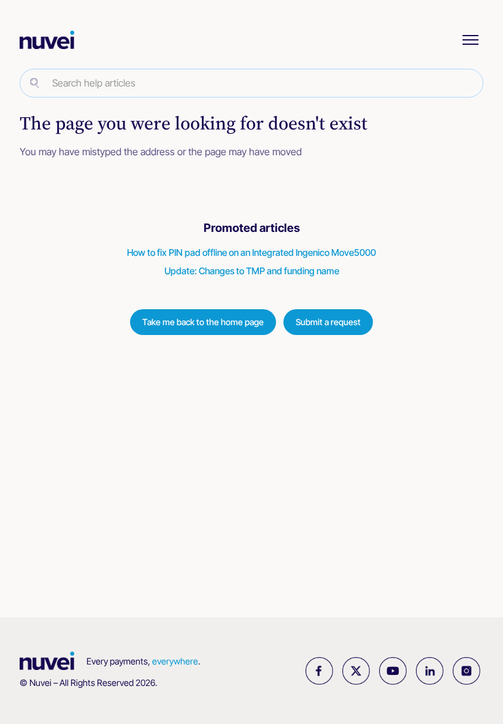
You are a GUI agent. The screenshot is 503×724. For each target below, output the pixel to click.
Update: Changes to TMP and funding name (251, 271)
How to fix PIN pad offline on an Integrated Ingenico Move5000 (251, 252)
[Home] (53, 40)
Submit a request (328, 322)
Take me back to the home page (203, 322)
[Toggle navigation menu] (470, 39)
